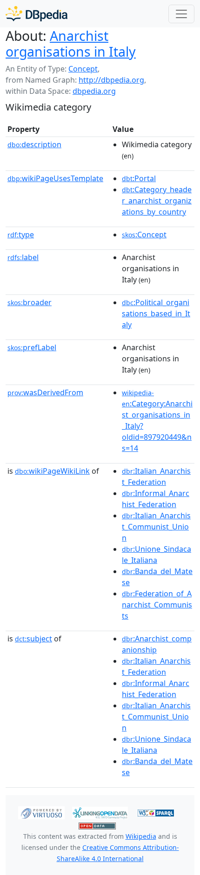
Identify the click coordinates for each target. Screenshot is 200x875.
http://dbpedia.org (111, 80)
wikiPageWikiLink (52, 471)
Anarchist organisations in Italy (71, 43)
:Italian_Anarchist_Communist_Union (156, 526)
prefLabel (31, 347)
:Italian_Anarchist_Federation (156, 476)
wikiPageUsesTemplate (55, 178)
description (34, 144)
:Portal (139, 178)
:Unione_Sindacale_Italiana (156, 554)
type (20, 234)
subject (33, 638)
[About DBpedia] (36, 14)
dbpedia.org (94, 91)
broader (29, 302)
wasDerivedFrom (45, 392)
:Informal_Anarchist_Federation (155, 498)
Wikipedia (141, 836)
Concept (83, 69)
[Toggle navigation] (181, 14)
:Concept (144, 234)
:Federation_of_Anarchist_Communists (157, 604)
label (23, 257)
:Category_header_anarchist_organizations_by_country (157, 200)
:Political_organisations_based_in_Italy (156, 313)
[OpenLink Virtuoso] (41, 812)
